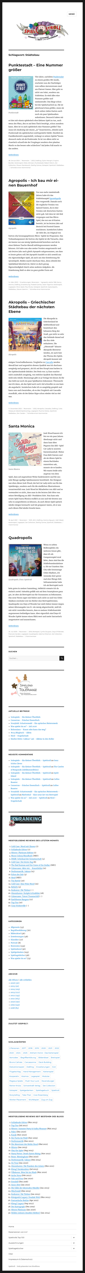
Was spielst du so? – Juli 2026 (24, 726)
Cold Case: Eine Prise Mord (22, 884)
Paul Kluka (29, 287)
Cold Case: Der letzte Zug (22, 862)
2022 (35, 408)
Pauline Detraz (44, 411)
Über (11, 1254)
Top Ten (14, 902)
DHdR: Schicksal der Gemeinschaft (26, 859)
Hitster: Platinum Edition (22, 853)
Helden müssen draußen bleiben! (25, 1213)
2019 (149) (15, 1005)
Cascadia (49, 362)
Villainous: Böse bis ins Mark (23, 1172)
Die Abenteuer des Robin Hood (24, 1144)
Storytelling (14, 1095)
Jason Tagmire (47, 284)
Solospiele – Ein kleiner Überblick (25, 717)
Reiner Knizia (15, 1086)
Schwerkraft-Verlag (31, 1086)
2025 (25, 1053)
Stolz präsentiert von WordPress (28, 1266)
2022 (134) (15, 995)
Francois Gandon (15, 634)
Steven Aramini (22, 289)
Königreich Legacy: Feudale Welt (25, 1197)
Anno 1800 (15, 1185)
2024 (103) (15, 989)
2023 (33, 160)
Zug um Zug (46, 1100)
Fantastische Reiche (20, 1200)
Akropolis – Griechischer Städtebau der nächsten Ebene (32, 307)
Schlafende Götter (19, 849)
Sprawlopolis (55, 198)
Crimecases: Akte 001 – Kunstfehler (26, 868)
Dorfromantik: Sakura (21, 871)
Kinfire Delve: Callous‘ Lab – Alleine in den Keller (32, 739)
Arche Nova (16, 1175)
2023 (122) (15, 992)
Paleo (13, 1132)
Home (11, 1227)
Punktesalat (58, 77)
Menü (72, 14)
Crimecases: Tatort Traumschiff (25, 896)
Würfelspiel (34, 1100)
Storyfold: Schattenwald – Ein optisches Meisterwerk (34, 723)
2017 (24, 1048)
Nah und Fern (17, 1178)
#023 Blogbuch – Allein (21, 733)
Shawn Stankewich (23, 165)
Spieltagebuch (42, 1090)
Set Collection (30, 522)
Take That (26, 1095)
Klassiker (15, 940)
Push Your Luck (32, 1081)
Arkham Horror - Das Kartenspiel (44, 1053)
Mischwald (16, 1191)
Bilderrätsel (16, 933)
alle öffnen (13, 980)
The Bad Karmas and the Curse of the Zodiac (30, 865)
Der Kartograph (18, 1206)
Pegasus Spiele (16, 1081)
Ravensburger (48, 1081)
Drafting (38, 160)
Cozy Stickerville (18, 906)
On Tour (14, 1163)
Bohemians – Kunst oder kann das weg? (28, 729)
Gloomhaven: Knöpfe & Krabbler (25, 893)
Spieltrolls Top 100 (16, 1237)
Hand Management (32, 1072)
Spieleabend (16, 949)
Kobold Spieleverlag (23, 411)
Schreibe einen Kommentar (21, 167)
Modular (45, 1076)
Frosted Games (36, 284)
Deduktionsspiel (16, 1067)
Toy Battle (15, 881)
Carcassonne (30, 1062)
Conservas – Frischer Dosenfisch (25, 720)
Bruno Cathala (15, 1062)
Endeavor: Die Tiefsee (20, 890)
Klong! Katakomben (20, 1169)
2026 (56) (15, 983)
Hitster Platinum (18, 1210)
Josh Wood (59, 520)
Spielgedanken (17, 952)
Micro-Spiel (20, 287)
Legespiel (12, 287)
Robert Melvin (49, 163)
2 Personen (14, 1048)
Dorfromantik (17, 1141)
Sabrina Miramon (45, 634)
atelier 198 (52, 282)
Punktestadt (39, 163)
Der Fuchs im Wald (19, 1138)
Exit (54, 1067)
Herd (13, 877)
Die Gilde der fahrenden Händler (25, 1188)
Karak (13, 1135)
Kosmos (25, 1076)
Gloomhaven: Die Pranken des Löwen (27, 1166)
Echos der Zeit (17, 874)
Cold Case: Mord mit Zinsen (23, 846)
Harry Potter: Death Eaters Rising (26, 1153)
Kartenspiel (19, 163)
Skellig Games (36, 165)
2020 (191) (15, 1002)
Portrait (14, 943)
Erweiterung (25, 284)
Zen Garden (21, 413)
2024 (18, 1053)
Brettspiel (36, 631)
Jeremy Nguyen (49, 520)
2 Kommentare (30, 636)
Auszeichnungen (16, 1243)
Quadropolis (20, 537)
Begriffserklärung (18, 930)
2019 (37, 1048)
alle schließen (26, 980)
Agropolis (44, 282)
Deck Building (45, 1062)
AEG (34, 520)
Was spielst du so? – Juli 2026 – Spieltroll (29, 798)
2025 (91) (15, 986)
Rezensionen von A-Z (18, 1232)
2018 (30, 1048)
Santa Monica (21, 426)
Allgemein (15, 927)
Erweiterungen (25, 282)
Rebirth (14, 887)
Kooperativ (14, 1076)
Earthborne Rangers (20, 899)
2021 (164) (15, 998)
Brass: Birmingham (19, 1157)
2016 (30, 631)
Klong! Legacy (17, 1203)
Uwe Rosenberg (40, 1095)
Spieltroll (52, 165)
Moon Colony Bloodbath (22, 856)
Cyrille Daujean (45, 631)
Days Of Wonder (58, 631)
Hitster (14, 1147)
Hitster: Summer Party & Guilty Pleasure (28, 1128)
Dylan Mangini (47, 160)
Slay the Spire (17, 1150)
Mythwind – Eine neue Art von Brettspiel (40, 795)
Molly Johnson (29, 163)
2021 (30, 520)
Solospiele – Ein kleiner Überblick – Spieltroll (31, 760)
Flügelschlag (15, 1072)
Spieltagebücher (18, 955)
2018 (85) (15, 1008)
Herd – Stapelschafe (20, 736)
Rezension (25, 160)
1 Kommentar (13, 525)
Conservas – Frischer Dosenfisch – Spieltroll (30, 785)
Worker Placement (17, 1100)
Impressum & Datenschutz (20, 1259)
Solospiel (45, 165)
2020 (43, 1048)
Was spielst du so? (19, 958)
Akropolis (40, 408)
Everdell (14, 1182)
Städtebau (60, 165)
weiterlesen (14, 155)
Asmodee (13, 1058)
